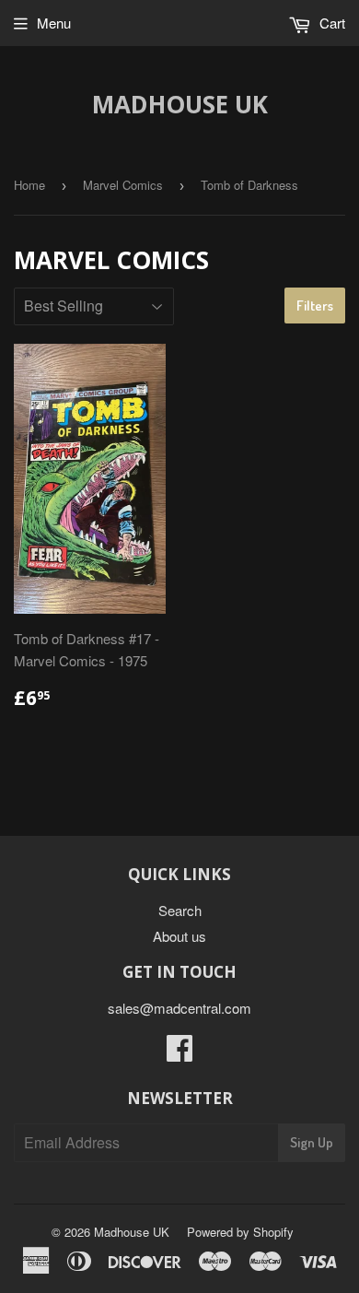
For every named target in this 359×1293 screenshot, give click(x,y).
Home (29, 185)
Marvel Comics (123, 185)
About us (179, 936)
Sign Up (311, 1142)
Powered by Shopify (240, 1231)
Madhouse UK (180, 104)
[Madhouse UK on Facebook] (179, 1053)
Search (180, 910)
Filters (314, 305)
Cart (330, 22)
